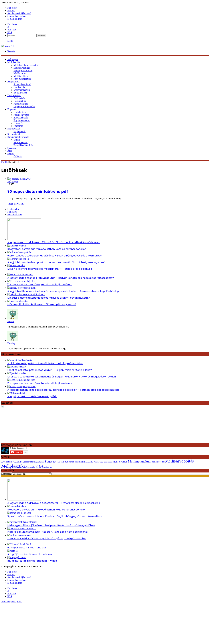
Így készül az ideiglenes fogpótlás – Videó (32, 561)
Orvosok (11, 148)
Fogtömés (18, 126)
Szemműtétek (13, 134)
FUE (58, 462)
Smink (17, 139)
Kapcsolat (12, 7)
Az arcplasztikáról (22, 84)
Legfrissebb (13, 209)
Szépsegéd (12, 181)
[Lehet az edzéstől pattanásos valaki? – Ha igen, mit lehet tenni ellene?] (16, 366)
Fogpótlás (18, 123)
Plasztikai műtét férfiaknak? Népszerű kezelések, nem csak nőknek (47, 532)
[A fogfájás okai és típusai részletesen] (12, 551)
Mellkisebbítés (21, 76)
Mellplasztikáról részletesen (27, 65)
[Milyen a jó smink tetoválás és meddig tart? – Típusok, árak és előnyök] (16, 265)
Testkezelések (14, 95)
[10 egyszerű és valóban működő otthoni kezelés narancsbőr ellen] (16, 245)
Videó (39, 466)
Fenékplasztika (21, 103)
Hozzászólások (14, 214)
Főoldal (5, 162)
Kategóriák (6, 473)
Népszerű (12, 211)
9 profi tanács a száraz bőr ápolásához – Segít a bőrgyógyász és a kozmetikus (54, 255)
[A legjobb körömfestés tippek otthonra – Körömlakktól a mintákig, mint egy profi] (18, 259)
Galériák (18, 156)
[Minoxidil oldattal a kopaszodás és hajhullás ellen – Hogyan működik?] (26, 294)
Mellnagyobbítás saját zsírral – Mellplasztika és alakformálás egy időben (51, 525)
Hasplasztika (20, 101)
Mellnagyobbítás (22, 67)
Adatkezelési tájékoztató (19, 13)
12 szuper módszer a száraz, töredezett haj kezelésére (39, 284)
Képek (10, 153)
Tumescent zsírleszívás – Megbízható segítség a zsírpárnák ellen (46, 538)
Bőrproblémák (21, 142)
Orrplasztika (19, 87)
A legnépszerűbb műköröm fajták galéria (32, 396)
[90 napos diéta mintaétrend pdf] (19, 178)
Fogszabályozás (21, 114)
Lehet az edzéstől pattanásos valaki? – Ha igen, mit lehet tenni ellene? (49, 370)
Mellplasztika (13, 62)
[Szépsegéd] (7, 46)
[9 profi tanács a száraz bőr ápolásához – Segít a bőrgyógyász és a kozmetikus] (19, 252)
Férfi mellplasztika (22, 78)
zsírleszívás (48, 467)
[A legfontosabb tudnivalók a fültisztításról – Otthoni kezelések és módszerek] (24, 239)
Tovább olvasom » (16, 203)
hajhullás (79, 461)
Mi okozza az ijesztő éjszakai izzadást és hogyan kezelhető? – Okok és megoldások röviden (61, 376)
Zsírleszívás (19, 98)
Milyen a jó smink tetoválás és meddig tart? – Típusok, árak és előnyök (49, 269)
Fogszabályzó (39, 462)
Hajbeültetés (20, 131)
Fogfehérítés (20, 112)
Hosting (11, 321)
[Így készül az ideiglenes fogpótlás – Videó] (16, 557)
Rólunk (11, 10)
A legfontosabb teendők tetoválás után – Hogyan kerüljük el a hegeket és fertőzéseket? (60, 278)
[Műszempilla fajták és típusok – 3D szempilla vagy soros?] (17, 301)
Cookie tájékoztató (16, 16)
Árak (9, 150)
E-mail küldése (14, 19)
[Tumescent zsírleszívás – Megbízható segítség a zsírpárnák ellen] (19, 535)
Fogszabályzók (21, 117)
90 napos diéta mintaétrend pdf (37, 191)
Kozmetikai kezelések (18, 137)
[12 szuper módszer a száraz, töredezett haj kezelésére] (21, 281)
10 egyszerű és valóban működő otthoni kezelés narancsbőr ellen (46, 249)
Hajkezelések (13, 128)
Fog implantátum (22, 120)
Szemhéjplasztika (22, 90)
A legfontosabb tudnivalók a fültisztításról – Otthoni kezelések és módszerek (53, 242)
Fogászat (11, 109)
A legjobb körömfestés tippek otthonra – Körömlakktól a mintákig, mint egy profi (56, 262)
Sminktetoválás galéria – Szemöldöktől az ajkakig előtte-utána (45, 363)
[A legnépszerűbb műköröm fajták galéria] (16, 393)
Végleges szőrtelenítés (24, 106)
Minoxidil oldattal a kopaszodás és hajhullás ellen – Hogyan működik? (48, 298)
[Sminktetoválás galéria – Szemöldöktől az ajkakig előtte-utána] (19, 360)
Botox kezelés (20, 92)
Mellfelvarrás (20, 73)
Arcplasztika (13, 81)
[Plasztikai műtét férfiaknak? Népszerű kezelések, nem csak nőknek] (21, 528)
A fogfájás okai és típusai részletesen (29, 554)
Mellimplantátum (139, 461)
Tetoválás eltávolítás (23, 145)
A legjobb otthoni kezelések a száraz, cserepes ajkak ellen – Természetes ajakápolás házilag (63, 291)
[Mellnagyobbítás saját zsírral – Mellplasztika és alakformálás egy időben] (22, 522)
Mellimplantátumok (23, 70)
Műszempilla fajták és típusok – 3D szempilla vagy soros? (41, 304)
